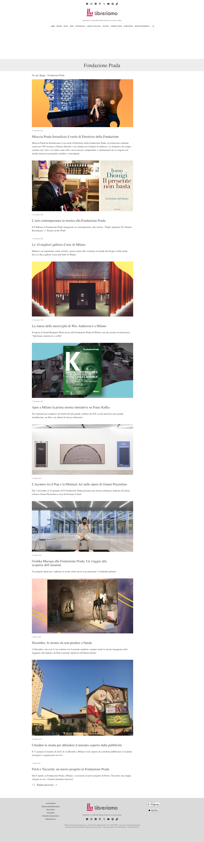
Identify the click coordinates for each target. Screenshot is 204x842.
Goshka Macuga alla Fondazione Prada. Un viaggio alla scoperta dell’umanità (69, 563)
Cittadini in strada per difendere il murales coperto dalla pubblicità (77, 745)
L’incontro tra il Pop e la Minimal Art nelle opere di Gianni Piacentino (79, 484)
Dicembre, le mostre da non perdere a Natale (62, 643)
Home (42, 75)
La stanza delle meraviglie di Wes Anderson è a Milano (69, 326)
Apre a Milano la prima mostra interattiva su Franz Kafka (70, 407)
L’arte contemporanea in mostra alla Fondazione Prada (69, 220)
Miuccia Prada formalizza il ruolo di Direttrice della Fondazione (75, 136)
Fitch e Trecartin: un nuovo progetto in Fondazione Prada (70, 769)
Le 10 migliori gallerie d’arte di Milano (58, 244)
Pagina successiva (47, 784)
